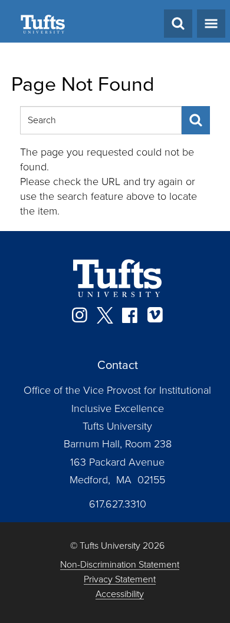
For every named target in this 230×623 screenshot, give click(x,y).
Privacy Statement (120, 580)
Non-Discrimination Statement (119, 565)
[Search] (196, 120)
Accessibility (120, 594)
